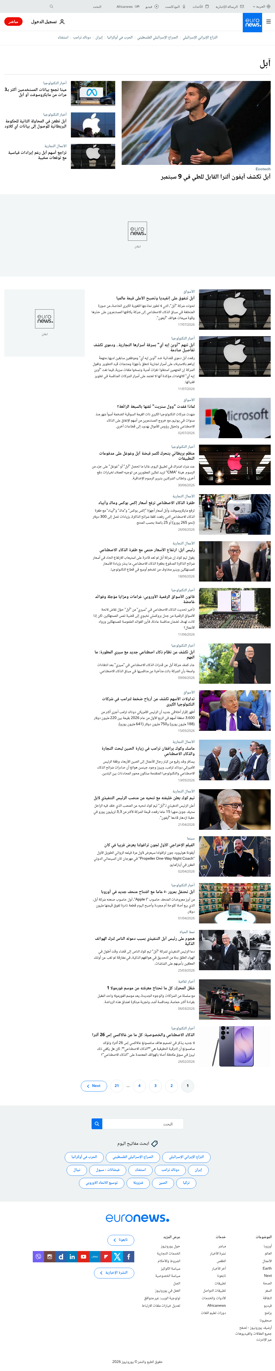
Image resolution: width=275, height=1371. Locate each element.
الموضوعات (264, 1237)
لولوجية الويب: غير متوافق (162, 1298)
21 (117, 1086)
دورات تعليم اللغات (213, 1313)
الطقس (221, 1261)
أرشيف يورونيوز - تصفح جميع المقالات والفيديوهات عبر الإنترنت (253, 1334)
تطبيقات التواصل (214, 1291)
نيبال (76, 1170)
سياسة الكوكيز (170, 1268)
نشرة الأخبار (218, 1253)
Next (96, 1086)
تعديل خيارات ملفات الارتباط (161, 1305)
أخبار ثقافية (186, 981)
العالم (268, 1253)
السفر (268, 1291)
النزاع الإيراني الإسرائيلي (200, 37)
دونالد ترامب (82, 37)
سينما (191, 838)
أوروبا (268, 1246)
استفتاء (63, 37)
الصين (163, 1183)
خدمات (221, 1237)
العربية (260, 6)
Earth (267, 1268)
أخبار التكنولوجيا (55, 83)
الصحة (267, 1283)
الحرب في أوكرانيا (120, 37)
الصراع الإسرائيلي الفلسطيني (157, 37)
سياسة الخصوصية (167, 1276)
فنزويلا (138, 1183)
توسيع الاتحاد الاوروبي (102, 1183)
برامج (268, 1313)
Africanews (216, 1305)
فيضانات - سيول (108, 1170)
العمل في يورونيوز (167, 1291)
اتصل (176, 1283)
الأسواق (189, 291)
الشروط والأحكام (169, 1261)
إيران (99, 37)
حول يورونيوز (170, 1246)
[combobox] (78, 6)
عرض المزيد (171, 1237)
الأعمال (267, 1261)
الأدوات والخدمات (214, 1298)
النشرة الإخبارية (116, 1273)
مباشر (13, 21)
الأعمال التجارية (55, 146)
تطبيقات (220, 1283)
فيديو (268, 1305)
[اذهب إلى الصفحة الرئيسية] (252, 22)
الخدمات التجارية (168, 1253)
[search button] (51, 6)
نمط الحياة (187, 932)
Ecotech (263, 169)
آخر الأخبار (219, 1268)
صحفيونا (266, 1320)
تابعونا (221, 1276)
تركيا (186, 1183)
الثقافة (267, 1298)
